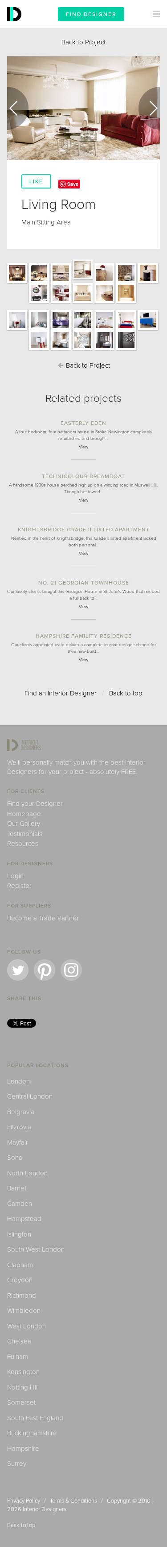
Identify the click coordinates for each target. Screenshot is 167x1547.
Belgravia (20, 1112)
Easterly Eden (83, 423)
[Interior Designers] (15, 26)
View (83, 447)
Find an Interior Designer (60, 693)
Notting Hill (23, 1387)
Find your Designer (35, 804)
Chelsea (19, 1341)
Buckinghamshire (32, 1433)
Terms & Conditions (73, 1500)
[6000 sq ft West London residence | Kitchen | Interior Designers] (61, 302)
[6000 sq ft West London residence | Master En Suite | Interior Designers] (104, 302)
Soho (15, 1158)
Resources (22, 844)
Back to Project (83, 42)
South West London (36, 1249)
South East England (35, 1418)
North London (27, 1173)
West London (26, 1326)
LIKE (36, 181)
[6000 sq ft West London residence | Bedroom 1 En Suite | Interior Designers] (61, 329)
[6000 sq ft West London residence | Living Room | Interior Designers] (61, 282)
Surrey (16, 1464)
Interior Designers (44, 1509)
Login (15, 876)
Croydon (20, 1280)
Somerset (21, 1402)
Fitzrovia (19, 1127)
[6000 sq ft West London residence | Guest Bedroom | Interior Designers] (126, 349)
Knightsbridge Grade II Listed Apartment (84, 529)
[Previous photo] (18, 108)
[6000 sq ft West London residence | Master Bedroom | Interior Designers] (83, 302)
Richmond (21, 1296)
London (18, 1081)
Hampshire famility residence (84, 636)
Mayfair (17, 1143)
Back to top (126, 693)
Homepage (24, 814)
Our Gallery (23, 824)
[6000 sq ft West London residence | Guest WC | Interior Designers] (39, 302)
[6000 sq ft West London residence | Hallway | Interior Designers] (148, 282)
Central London (30, 1096)
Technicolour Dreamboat (83, 476)
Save (72, 184)
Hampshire (23, 1449)
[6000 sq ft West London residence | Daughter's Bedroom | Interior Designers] (104, 329)
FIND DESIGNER (91, 14)
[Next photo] (149, 108)
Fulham (17, 1357)
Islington (19, 1234)
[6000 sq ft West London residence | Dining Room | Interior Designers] (17, 282)
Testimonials (24, 834)
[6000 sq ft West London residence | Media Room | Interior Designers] (126, 282)
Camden (19, 1204)
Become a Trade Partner (43, 918)
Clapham (20, 1265)
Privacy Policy (23, 1500)
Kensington (23, 1372)
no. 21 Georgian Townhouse (83, 583)
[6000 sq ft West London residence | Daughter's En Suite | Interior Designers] (61, 349)
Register (19, 886)
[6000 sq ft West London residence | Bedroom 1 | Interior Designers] (17, 329)
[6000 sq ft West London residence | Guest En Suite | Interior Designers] (104, 349)
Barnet (16, 1188)
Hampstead (24, 1219)
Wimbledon (24, 1311)
